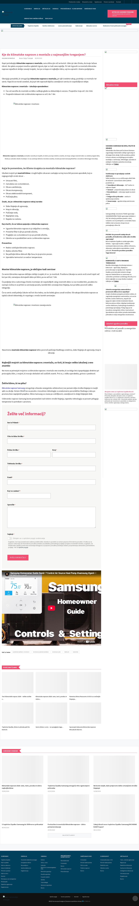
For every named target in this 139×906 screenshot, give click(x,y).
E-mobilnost (104, 856)
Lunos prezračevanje (65, 26)
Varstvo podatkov (65, 896)
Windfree (75, 652)
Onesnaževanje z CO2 (106, 860)
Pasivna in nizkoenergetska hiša (48, 868)
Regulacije (123, 862)
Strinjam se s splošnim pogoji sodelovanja (29, 538)
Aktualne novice (91, 26)
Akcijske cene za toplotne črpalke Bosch (119, 392)
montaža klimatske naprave (41, 652)
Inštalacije (46, 8)
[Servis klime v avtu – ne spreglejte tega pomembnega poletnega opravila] (51, 713)
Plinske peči (4, 881)
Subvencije (79, 26)
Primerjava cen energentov (8, 879)
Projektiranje (123, 876)
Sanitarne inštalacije (126, 868)
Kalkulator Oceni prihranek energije (115, 25)
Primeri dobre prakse (86, 862)
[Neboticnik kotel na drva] (121, 440)
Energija (24, 856)
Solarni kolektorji (5, 868)
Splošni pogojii (23, 547)
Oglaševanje (98, 2)
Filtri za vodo (84, 865)
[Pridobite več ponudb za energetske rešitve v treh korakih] (121, 343)
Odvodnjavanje (124, 873)
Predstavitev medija (74, 2)
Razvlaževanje (65, 860)
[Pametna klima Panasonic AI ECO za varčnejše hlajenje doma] (85, 682)
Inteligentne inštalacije (126, 870)
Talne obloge (44, 882)
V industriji (83, 860)
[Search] (136, 2)
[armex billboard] (69, 38)
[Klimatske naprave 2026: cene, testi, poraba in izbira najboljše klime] (51, 682)
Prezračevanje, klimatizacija (66, 856)
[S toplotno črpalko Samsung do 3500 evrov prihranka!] (22, 808)
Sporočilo (11, 505)
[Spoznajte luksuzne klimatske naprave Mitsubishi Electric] (85, 713)
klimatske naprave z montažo (21, 652)
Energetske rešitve (26, 862)
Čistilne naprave (84, 868)
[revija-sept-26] (121, 109)
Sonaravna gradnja (46, 885)
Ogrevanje (28, 8)
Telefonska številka (14, 464)
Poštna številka (13, 450)
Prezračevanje (65, 871)
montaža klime (56, 652)
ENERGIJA (37, 8)
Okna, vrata (44, 862)
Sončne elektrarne (48, 26)
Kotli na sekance (5, 865)
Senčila (43, 879)
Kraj (54, 450)
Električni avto (104, 865)
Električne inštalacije (126, 865)
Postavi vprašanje (109, 2)
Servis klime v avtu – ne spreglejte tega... (49, 727)
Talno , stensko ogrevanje (127, 860)
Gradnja (43, 856)
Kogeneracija (4, 887)
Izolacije (43, 865)
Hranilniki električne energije (29, 860)
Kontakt (118, 2)
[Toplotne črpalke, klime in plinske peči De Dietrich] (17, 713)
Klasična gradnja (45, 874)
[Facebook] (128, 2)
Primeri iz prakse (5, 870)
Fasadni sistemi (45, 877)
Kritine (43, 860)
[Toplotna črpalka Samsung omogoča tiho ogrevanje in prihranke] (68, 769)
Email (10, 477)
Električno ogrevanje (6, 884)
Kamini (3, 876)
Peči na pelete (5, 862)
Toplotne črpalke (33, 26)
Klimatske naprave (66, 868)
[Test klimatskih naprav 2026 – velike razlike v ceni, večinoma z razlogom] (17, 682)
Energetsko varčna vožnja (33, 18)
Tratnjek (66, 652)
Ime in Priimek (13, 423)
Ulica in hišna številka (15, 436)
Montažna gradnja (46, 871)
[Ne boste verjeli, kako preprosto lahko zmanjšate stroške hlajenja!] (114, 769)
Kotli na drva (4, 873)
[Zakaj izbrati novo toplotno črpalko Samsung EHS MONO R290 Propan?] (114, 808)
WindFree (24, 391)
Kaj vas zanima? (14, 491)
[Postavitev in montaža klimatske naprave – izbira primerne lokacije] (68, 808)
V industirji (64, 863)
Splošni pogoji (53, 896)
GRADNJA (55, 8)
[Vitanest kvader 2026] (121, 64)
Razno (42, 888)
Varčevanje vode (90, 8)
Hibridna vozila (104, 868)
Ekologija (48, 18)
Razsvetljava (24, 865)
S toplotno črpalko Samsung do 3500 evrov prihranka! (22, 824)
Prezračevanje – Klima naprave (71, 8)
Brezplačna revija (87, 2)
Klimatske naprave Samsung (13, 388)
